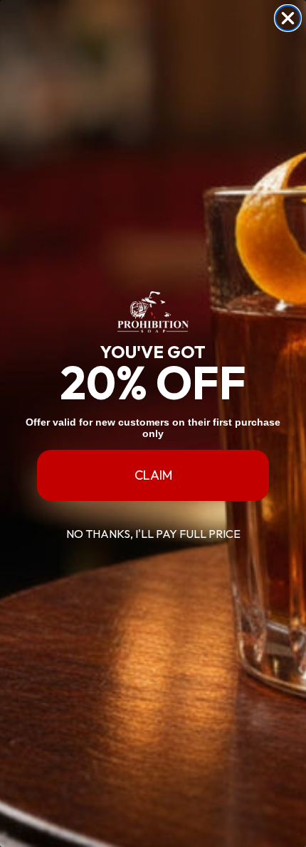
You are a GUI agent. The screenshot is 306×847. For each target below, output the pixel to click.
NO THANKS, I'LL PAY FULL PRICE (153, 534)
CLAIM (153, 475)
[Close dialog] (287, 18)
